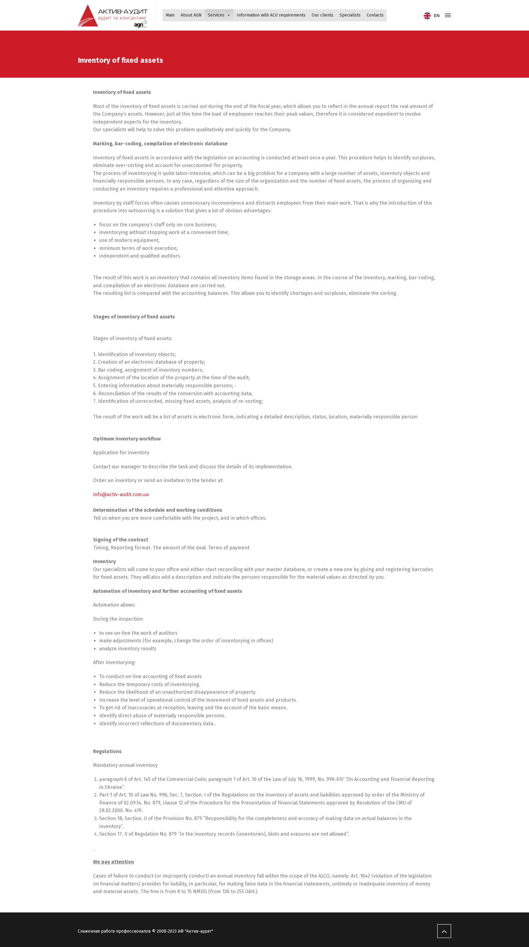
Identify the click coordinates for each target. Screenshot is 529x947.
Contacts (375, 15)
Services (216, 15)
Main (170, 15)
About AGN (191, 15)
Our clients (322, 15)
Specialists (350, 15)
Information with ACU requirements (271, 15)
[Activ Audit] (113, 15)
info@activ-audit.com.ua (121, 494)
